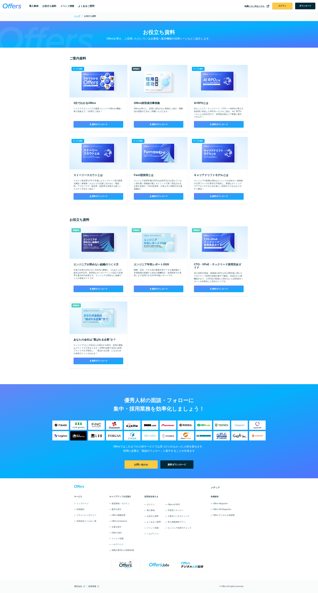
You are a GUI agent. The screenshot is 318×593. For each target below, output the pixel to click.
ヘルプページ (118, 544)
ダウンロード (305, 6)
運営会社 (78, 586)
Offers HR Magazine (222, 509)
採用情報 (92, 586)
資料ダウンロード (100, 124)
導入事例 (33, 6)
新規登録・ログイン (121, 503)
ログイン (282, 6)
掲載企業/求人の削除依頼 (123, 550)
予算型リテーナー (176, 510)
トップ (77, 16)
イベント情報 (67, 6)
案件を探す (117, 509)
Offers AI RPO (174, 504)
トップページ (82, 503)
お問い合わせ (141, 464)
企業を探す (117, 527)
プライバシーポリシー (86, 515)
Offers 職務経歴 (118, 515)
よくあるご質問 (86, 6)
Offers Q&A (117, 533)
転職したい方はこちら (255, 6)
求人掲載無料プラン (177, 522)
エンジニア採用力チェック (179, 528)
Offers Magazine (220, 503)
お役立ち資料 (49, 6)
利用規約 (80, 509)
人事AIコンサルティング (178, 516)
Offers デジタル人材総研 (224, 515)
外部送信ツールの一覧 (86, 521)
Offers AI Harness (119, 521)
